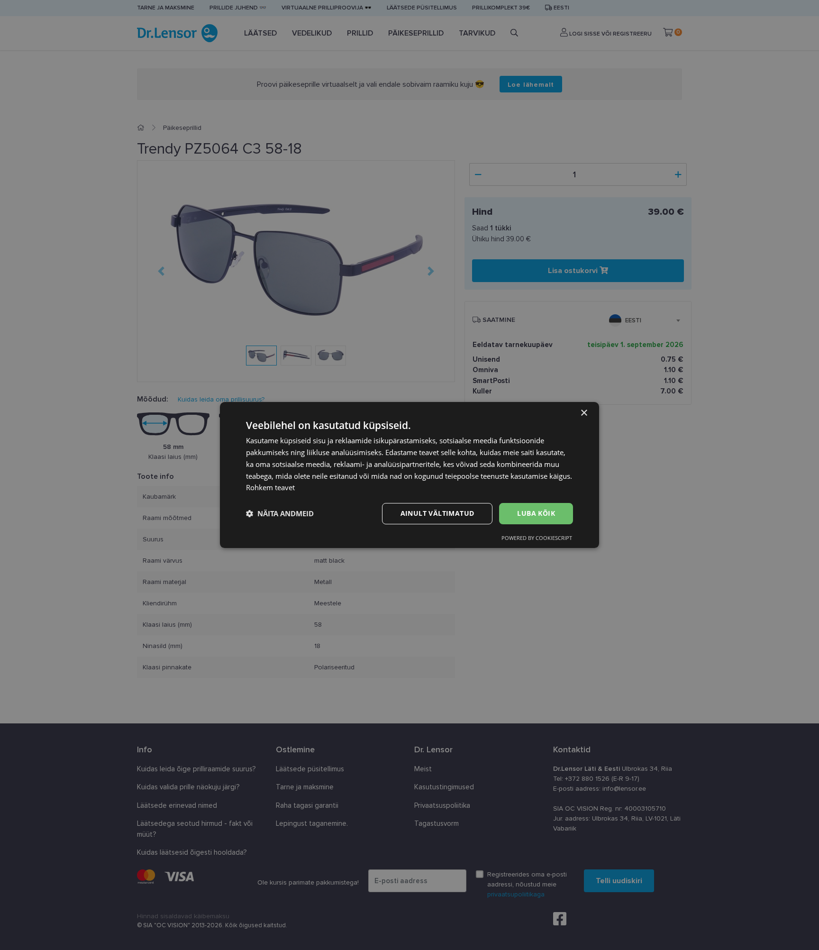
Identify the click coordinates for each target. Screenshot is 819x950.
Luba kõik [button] (536, 513)
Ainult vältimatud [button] (437, 513)
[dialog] (409, 475)
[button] (280, 514)
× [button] (583, 413)
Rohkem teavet (270, 487)
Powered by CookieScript (536, 537)
